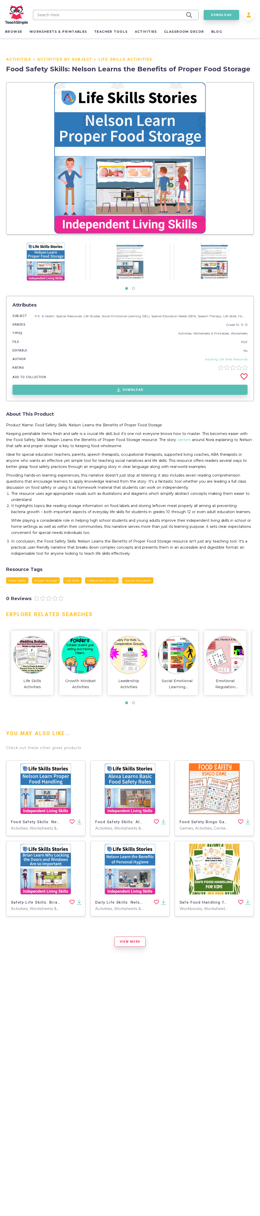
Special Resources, (70, 316)
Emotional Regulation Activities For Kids (225, 684)
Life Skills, (230, 316)
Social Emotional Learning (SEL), (126, 316)
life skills (72, 580)
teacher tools (111, 31)
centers (184, 439)
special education (138, 580)
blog (216, 31)
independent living (102, 580)
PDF (244, 342)
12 (246, 325)
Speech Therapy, (210, 316)
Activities (18, 59)
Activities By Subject (64, 59)
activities (146, 31)
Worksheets (239, 333)
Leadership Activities (128, 684)
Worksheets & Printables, (212, 333)
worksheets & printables (58, 31)
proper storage (46, 580)
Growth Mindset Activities (80, 684)
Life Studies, (93, 316)
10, (238, 325)
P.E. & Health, (45, 316)
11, (243, 325)
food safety (17, 580)
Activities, (185, 333)
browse (13, 31)
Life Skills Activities (126, 59)
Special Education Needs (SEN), (174, 316)
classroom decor (184, 31)
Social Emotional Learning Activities (177, 684)
